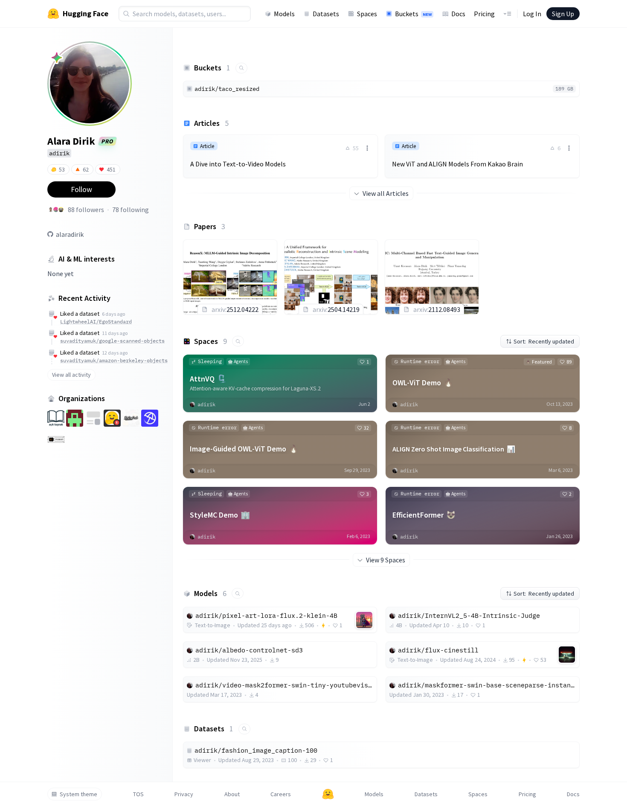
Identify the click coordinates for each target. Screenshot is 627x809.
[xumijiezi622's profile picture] (61, 209)
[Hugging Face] (328, 794)
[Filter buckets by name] (241, 68)
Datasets (326, 13)
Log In (532, 13)
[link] (280, 156)
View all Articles (386, 193)
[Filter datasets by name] (244, 729)
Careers (280, 794)
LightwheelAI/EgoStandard (96, 321)
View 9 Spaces (385, 560)
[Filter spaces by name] (238, 341)
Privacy (183, 794)
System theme (78, 794)
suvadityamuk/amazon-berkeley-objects (114, 360)
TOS (138, 794)
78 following (130, 209)
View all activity (71, 374)
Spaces (367, 13)
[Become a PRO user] (56, 57)
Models (284, 13)
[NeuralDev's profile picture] (55, 209)
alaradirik (70, 234)
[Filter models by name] (238, 593)
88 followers (86, 209)
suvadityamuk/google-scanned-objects (112, 341)
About (232, 794)
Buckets (413, 13)
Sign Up (563, 13)
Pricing (484, 13)
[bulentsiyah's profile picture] (50, 209)
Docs (458, 13)
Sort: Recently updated (544, 341)
